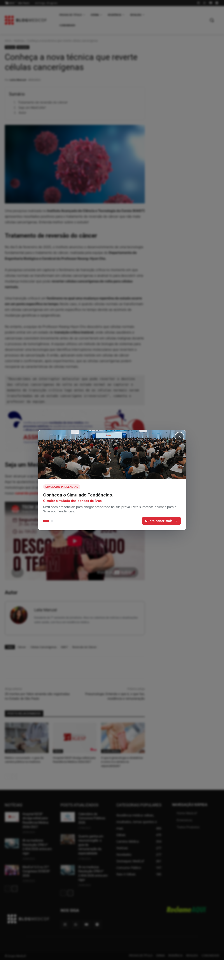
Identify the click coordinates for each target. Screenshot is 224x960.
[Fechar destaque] (180, 437)
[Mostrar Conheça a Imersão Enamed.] (52, 521)
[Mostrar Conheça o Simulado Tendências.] (46, 521)
